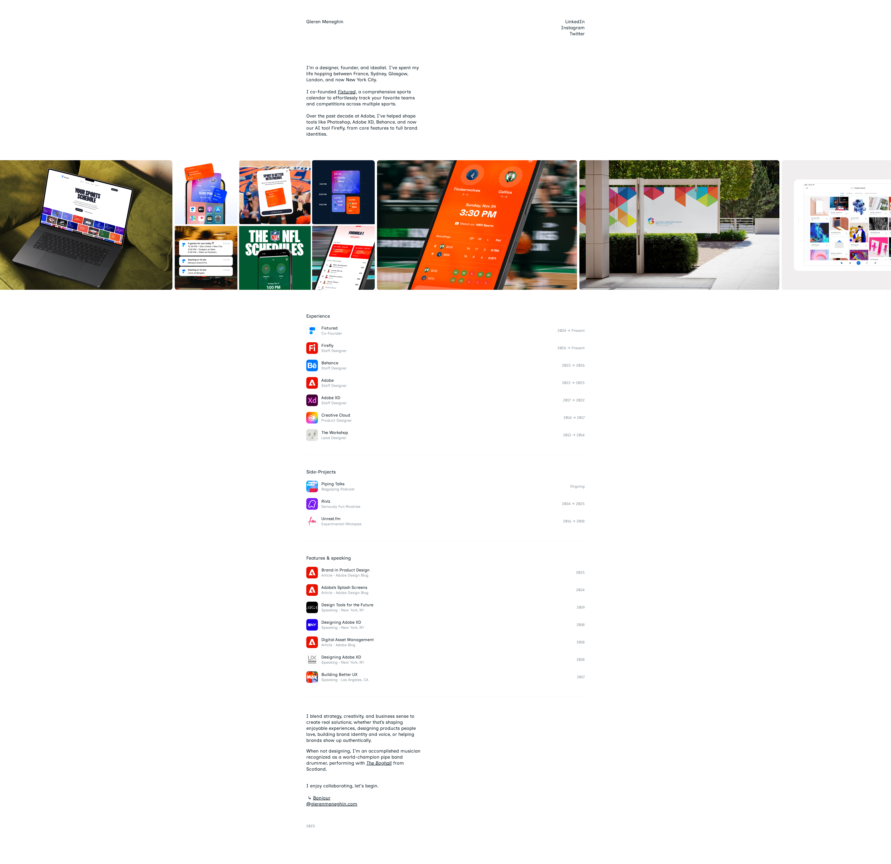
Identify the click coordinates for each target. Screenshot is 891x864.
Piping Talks (333, 483)
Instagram (573, 27)
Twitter (577, 33)
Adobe (327, 380)
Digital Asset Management (347, 639)
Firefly (327, 345)
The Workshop (334, 432)
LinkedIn (575, 21)
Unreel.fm (331, 518)
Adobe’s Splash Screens (344, 587)
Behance (329, 362)
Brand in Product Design (345, 570)
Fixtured (329, 328)
